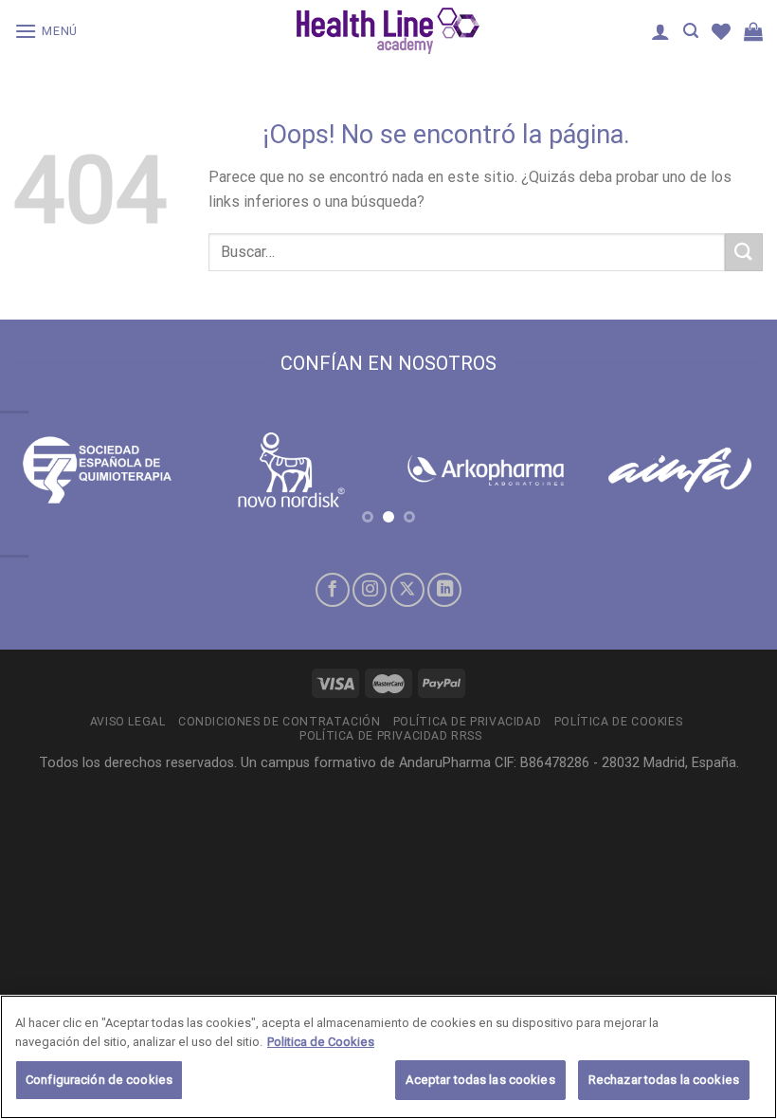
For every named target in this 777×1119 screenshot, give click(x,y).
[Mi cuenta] (660, 31)
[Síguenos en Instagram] (369, 590)
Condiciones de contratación (279, 721)
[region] (388, 1057)
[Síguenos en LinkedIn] (444, 590)
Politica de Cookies (320, 1042)
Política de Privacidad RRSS (390, 736)
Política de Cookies (618, 721)
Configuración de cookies (99, 1080)
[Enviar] (744, 251)
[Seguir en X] (407, 590)
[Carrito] (753, 31)
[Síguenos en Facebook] (333, 590)
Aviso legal (128, 721)
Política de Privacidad (467, 721)
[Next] (737, 491)
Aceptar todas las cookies (480, 1080)
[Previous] (40, 491)
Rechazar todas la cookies (663, 1080)
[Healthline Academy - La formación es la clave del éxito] (388, 31)
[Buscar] (690, 30)
